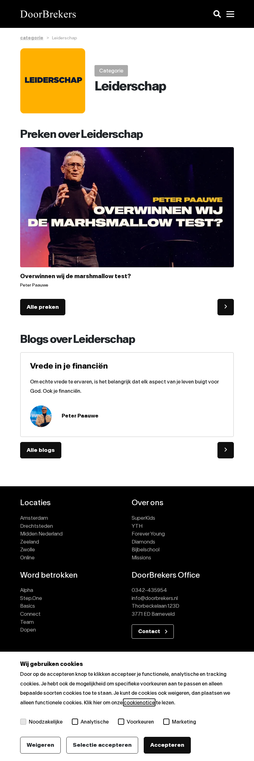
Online (27, 557)
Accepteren (167, 745)
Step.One (31, 598)
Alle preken (43, 307)
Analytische (95, 721)
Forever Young (148, 533)
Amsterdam (34, 517)
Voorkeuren (140, 721)
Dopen (28, 629)
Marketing (184, 721)
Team (27, 622)
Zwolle (27, 549)
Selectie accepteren (102, 745)
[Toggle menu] (230, 14)
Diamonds (143, 541)
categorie (31, 38)
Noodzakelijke (46, 721)
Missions (141, 557)
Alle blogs (41, 450)
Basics (27, 605)
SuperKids (143, 517)
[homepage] (71, 14)
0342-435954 (149, 590)
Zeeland (29, 541)
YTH (137, 526)
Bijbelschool (146, 549)
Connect (30, 613)
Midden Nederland (41, 533)
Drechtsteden (36, 526)
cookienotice (139, 702)
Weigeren (40, 745)
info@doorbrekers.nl (155, 598)
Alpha (26, 590)
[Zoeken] (217, 14)
